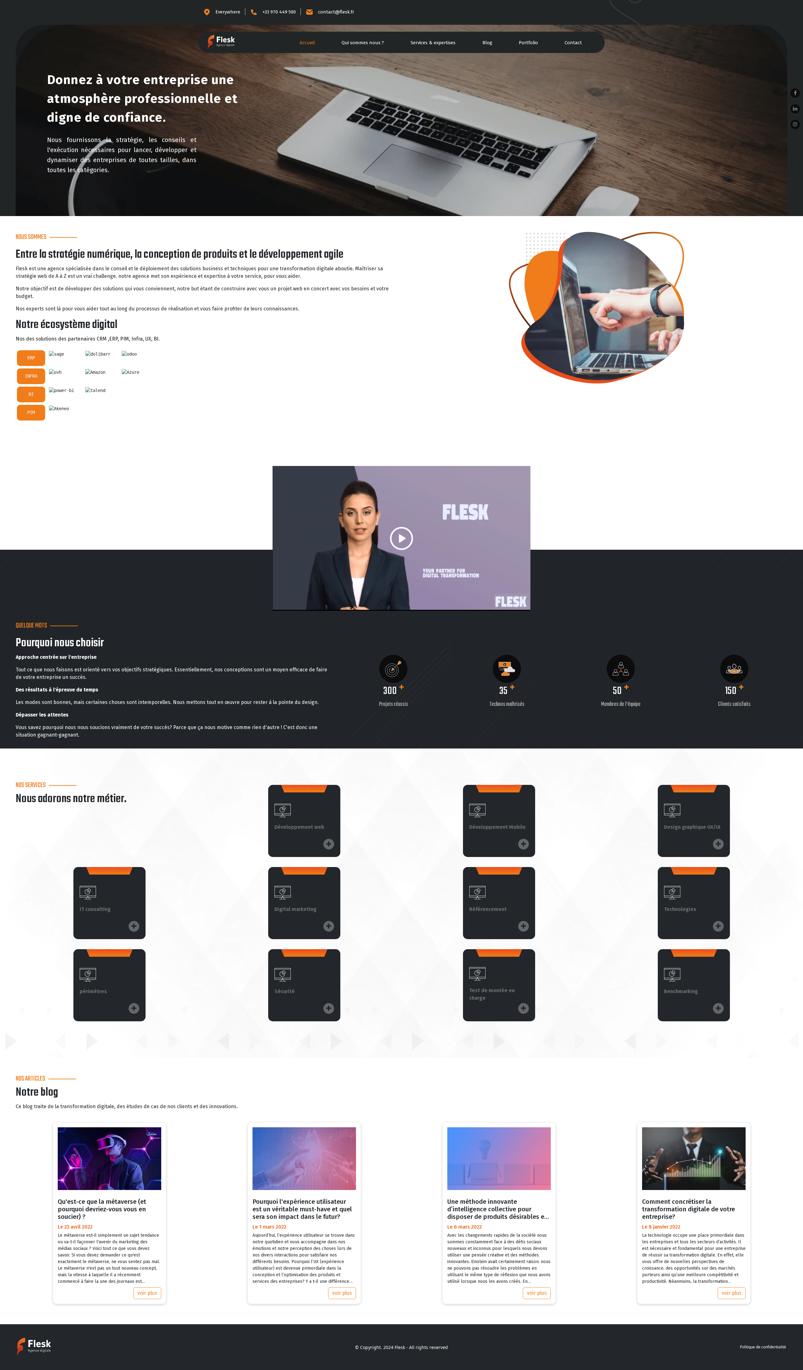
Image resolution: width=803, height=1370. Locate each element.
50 (617, 691)
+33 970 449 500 (279, 12)
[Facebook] (795, 93)
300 (390, 691)
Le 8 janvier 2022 (661, 1227)
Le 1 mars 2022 (269, 1227)
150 (731, 691)
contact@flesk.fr (336, 12)
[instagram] (795, 124)
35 (503, 691)
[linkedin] (795, 109)
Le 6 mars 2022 (464, 1227)
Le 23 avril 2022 (75, 1227)
